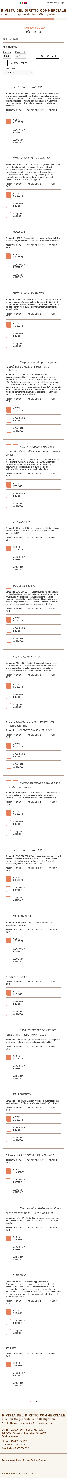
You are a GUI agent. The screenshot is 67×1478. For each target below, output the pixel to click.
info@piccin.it (15, 1436)
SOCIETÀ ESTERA (24, 585)
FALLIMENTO (22, 916)
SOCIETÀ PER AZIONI (27, 87)
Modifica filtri (47, 56)
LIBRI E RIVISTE (16, 976)
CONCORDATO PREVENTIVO (32, 158)
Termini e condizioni (12, 1460)
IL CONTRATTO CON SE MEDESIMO (30, 722)
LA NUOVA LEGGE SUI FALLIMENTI (30, 1155)
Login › (62, 3)
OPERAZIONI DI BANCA (29, 293)
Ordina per (9, 68)
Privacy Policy (30, 1460)
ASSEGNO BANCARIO (27, 656)
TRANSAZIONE (22, 521)
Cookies (42, 1460)
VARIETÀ (12, 1348)
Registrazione (51, 3)
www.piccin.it (47, 1423)
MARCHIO (19, 232)
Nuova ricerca (18, 63)
